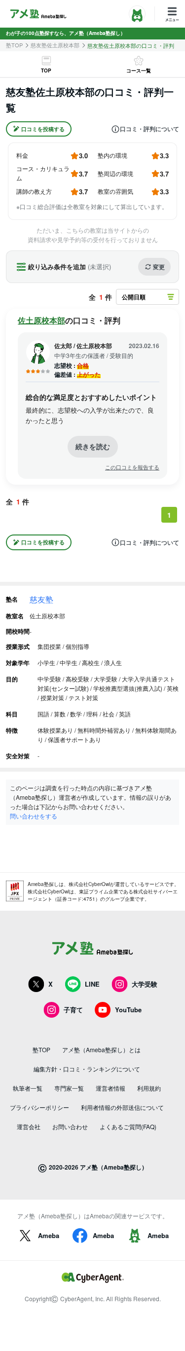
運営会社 (28, 1126)
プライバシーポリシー (39, 1107)
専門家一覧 (69, 1088)
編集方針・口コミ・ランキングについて (87, 1069)
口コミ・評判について (149, 129)
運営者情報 (110, 1088)
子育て (73, 1009)
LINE (92, 984)
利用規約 (149, 1088)
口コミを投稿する (43, 129)
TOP (46, 70)
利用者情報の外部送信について (122, 1107)
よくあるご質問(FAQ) (128, 1126)
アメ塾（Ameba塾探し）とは (101, 1049)
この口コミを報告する (132, 467)
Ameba (48, 1235)
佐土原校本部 (41, 320)
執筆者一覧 (27, 1088)
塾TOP (14, 45)
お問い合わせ (70, 1126)
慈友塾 (41, 599)
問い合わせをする (33, 816)
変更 (159, 266)
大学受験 (144, 984)
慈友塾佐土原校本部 (55, 45)
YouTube (128, 1009)
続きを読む (92, 446)
